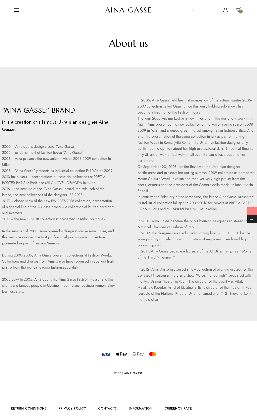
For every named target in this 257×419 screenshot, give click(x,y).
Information (140, 408)
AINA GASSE (128, 9)
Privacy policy (72, 408)
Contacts (107, 408)
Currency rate (178, 408)
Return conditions (29, 408)
